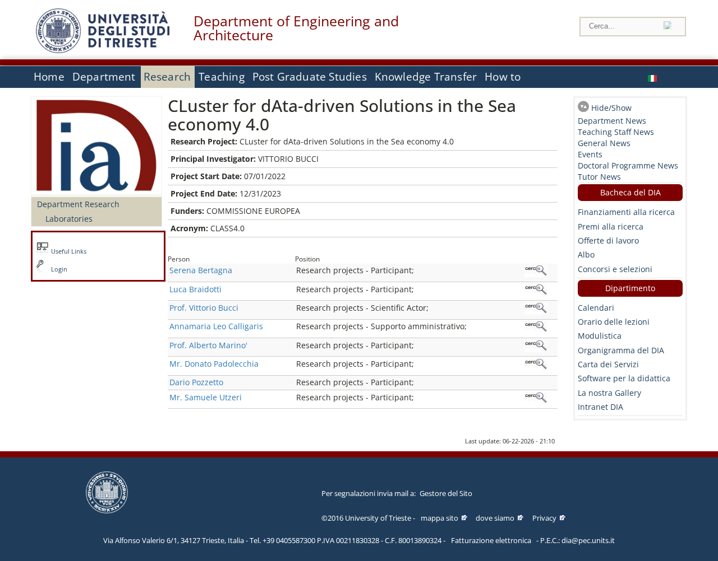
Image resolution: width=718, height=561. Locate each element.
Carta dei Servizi (608, 364)
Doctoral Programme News (628, 165)
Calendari (596, 307)
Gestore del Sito (446, 493)
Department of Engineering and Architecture (296, 28)
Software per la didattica (624, 378)
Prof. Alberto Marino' (208, 345)
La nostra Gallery (609, 392)
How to (503, 76)
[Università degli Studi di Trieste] (102, 50)
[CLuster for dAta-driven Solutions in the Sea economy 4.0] (653, 77)
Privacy (544, 518)
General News (604, 143)
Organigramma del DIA (621, 350)
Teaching (222, 76)
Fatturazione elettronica (491, 540)
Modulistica (600, 335)
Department (104, 76)
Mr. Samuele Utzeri (205, 397)
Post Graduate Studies (309, 76)
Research (167, 76)
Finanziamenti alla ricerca (626, 212)
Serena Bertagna (200, 270)
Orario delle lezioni (614, 321)
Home (49, 76)
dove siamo (495, 518)
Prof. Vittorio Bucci (203, 307)
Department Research (78, 204)
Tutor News (599, 176)
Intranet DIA (600, 406)
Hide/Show (611, 107)
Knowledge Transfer (426, 76)
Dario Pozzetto (196, 382)
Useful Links (68, 251)
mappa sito (439, 518)
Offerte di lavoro (608, 240)
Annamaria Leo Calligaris (216, 326)
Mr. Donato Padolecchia (214, 363)
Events (590, 154)
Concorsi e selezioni (615, 269)
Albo (586, 254)
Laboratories (69, 218)
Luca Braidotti (195, 289)
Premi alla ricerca (610, 226)
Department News (612, 120)
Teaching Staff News (616, 132)
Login (59, 269)
